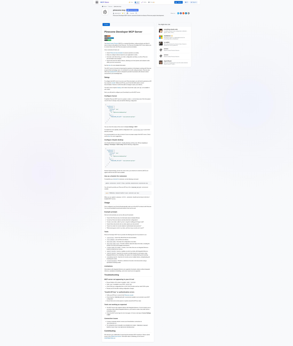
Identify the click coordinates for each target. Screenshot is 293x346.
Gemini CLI (116, 179)
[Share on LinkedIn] (186, 13)
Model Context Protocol (112, 43)
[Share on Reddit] (183, 13)
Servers (110, 6)
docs (110, 65)
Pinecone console (128, 295)
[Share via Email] (189, 13)
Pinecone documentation (117, 52)
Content (106, 24)
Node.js (119, 87)
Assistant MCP (113, 71)
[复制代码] (150, 104)
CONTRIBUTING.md (109, 338)
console (113, 83)
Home (105, 6)
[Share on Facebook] (181, 13)
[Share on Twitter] (178, 13)
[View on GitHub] (127, 13)
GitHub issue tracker (116, 336)
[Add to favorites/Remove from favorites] (136, 13)
